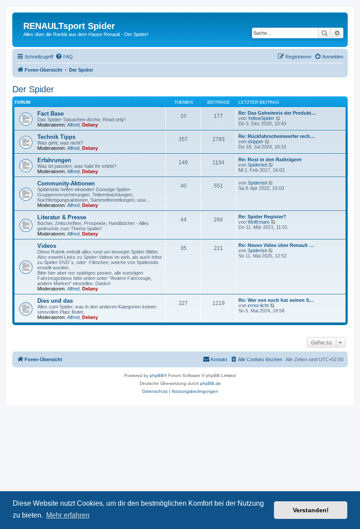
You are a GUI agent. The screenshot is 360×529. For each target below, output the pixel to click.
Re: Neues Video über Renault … (276, 245)
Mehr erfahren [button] (68, 515)
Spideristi (257, 164)
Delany (90, 124)
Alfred (73, 124)
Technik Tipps (56, 137)
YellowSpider (261, 118)
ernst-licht (258, 305)
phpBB (157, 375)
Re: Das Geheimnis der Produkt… (277, 113)
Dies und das (55, 300)
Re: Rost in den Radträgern (270, 159)
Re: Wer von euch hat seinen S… (276, 300)
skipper (255, 141)
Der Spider (33, 89)
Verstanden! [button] (311, 510)
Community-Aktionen (66, 183)
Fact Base (50, 113)
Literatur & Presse (61, 217)
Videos (46, 246)
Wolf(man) (259, 222)
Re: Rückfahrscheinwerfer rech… (276, 136)
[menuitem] (64, 56)
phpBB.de (210, 383)
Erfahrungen (54, 160)
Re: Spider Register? (262, 216)
